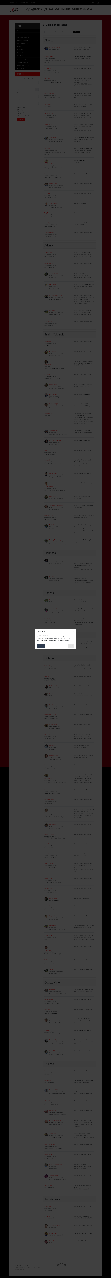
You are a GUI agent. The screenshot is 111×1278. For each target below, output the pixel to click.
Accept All (40, 646)
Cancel (71, 646)
